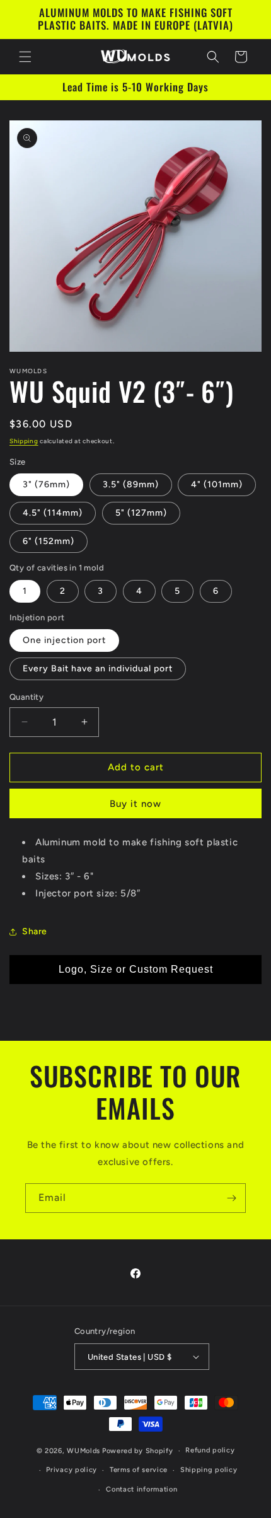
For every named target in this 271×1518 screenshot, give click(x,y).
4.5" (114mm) (53, 512)
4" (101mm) (217, 484)
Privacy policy (71, 1470)
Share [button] (34, 931)
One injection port (64, 640)
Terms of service (139, 1470)
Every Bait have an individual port (98, 668)
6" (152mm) (48, 541)
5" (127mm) (141, 512)
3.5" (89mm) (131, 484)
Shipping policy (209, 1470)
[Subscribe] (231, 1198)
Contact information (141, 1489)
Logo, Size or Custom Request (136, 969)
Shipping (23, 441)
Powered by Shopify (137, 1451)
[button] (25, 57)
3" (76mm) (46, 484)
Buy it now (135, 803)
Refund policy (209, 1450)
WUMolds (83, 1451)
